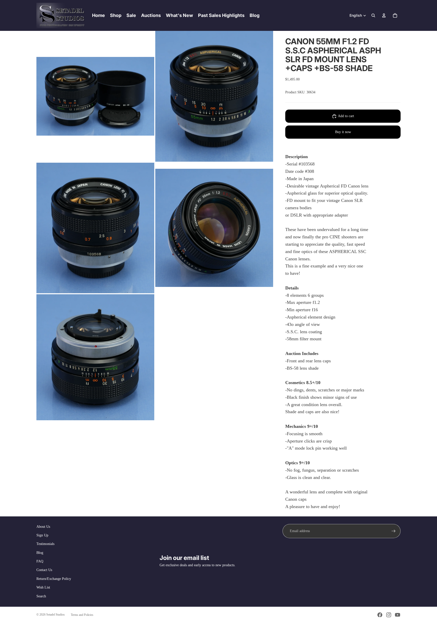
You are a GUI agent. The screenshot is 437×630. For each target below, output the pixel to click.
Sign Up (42, 535)
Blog (39, 553)
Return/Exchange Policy (53, 579)
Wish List (43, 587)
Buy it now (343, 132)
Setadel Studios (55, 614)
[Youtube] (398, 615)
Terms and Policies (82, 615)
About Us (43, 527)
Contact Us (44, 570)
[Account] (383, 15)
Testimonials (45, 544)
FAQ (39, 561)
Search (41, 596)
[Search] (373, 15)
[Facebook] (380, 615)
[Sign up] (393, 531)
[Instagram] (389, 615)
